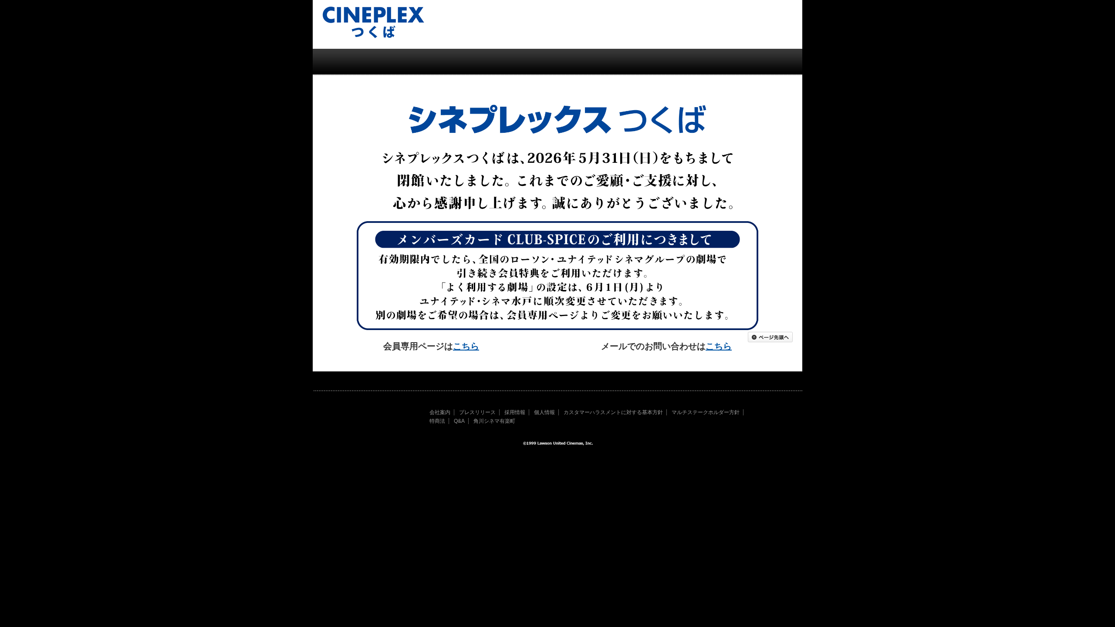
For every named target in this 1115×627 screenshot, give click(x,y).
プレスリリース (477, 412)
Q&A (459, 421)
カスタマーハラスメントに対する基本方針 (613, 412)
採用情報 (514, 412)
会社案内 (439, 412)
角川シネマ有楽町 (494, 421)
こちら (466, 346)
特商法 (437, 421)
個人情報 (544, 412)
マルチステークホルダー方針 (706, 412)
